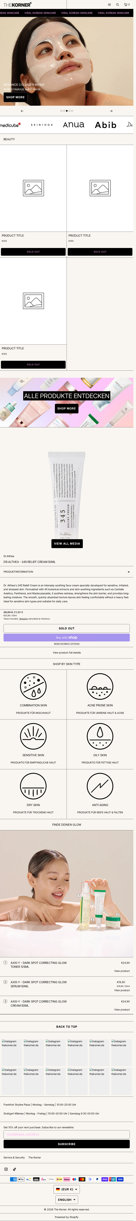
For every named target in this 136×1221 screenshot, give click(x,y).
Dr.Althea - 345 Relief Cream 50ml (30, 562)
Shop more (15, 97)
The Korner (34, 1157)
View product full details (67, 652)
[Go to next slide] (61, 111)
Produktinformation (18, 571)
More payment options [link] (67, 644)
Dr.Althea (9, 556)
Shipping (23, 619)
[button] (66, 543)
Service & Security (14, 1157)
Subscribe (67, 1144)
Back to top (66, 1026)
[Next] (111, 111)
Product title (13, 235)
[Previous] (22, 111)
